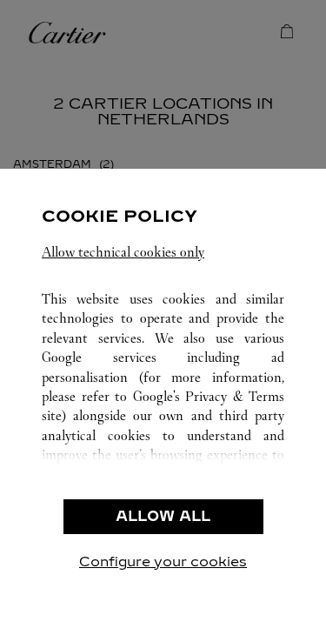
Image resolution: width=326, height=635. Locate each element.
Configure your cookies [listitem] (163, 561)
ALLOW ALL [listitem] (163, 516)
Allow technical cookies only (123, 252)
